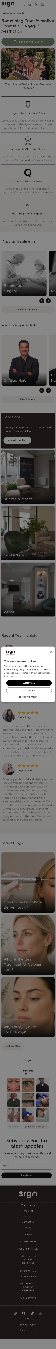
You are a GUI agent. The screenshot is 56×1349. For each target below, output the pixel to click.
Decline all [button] (29, 690)
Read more (9, 676)
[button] (28, 697)
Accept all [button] (29, 683)
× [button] (51, 652)
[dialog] (28, 674)
